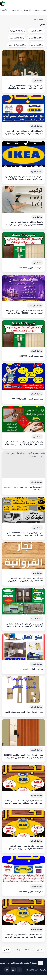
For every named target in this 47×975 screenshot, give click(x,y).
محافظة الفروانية (17, 30)
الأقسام (4, 10)
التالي (6, 949)
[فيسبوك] (19, 969)
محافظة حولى (37, 44)
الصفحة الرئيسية (40, 10)
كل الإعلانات (27, 10)
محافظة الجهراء (36, 30)
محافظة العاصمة (17, 37)
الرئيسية (42, 19)
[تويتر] (13, 969)
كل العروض (15, 10)
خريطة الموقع (32, 969)
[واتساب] (6, 969)
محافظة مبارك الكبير (17, 44)
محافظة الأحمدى (36, 37)
